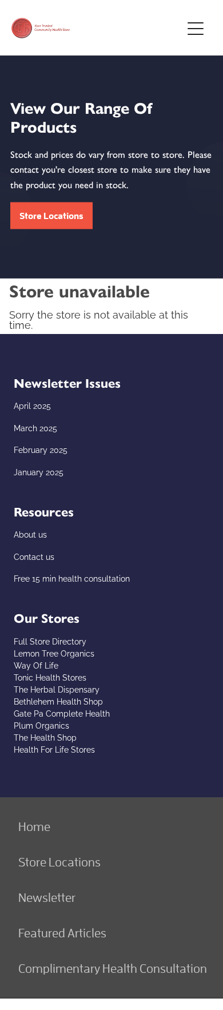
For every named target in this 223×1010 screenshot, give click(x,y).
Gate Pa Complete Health (62, 712)
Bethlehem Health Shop (58, 700)
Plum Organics (41, 724)
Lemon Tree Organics (54, 652)
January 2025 (38, 471)
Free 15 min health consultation (72, 577)
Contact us (34, 556)
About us (30, 533)
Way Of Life (36, 664)
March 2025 (35, 427)
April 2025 (32, 405)
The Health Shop (45, 736)
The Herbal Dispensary (56, 688)
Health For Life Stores (54, 748)
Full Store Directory (50, 640)
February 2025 (40, 449)
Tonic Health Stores (50, 676)
